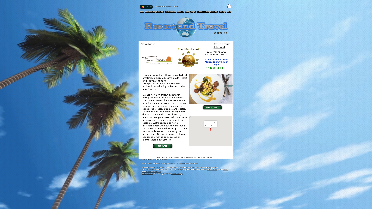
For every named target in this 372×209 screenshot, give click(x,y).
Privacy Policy (212, 170)
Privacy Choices (147, 174)
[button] (212, 107)
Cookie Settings (177, 174)
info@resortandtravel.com (189, 163)
